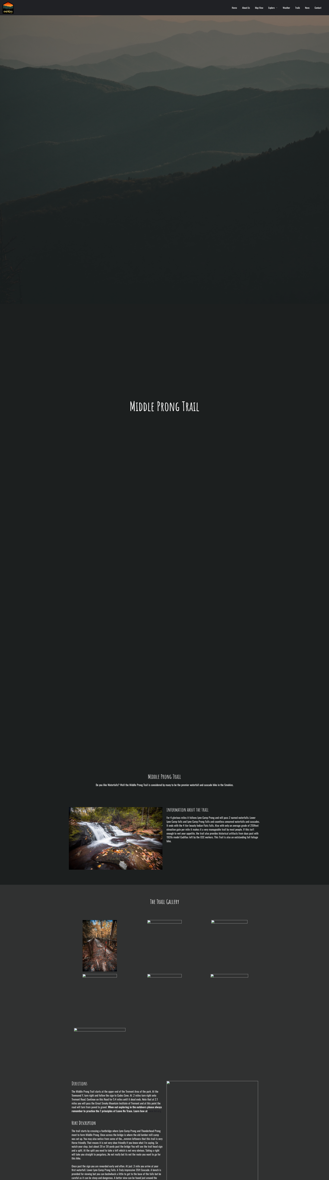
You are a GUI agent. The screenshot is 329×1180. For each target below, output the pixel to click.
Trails (297, 7)
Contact (318, 7)
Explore (271, 7)
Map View (259, 7)
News (307, 7)
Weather (286, 7)
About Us (246, 7)
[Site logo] (8, 7)
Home (234, 7)
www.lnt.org (154, 1111)
